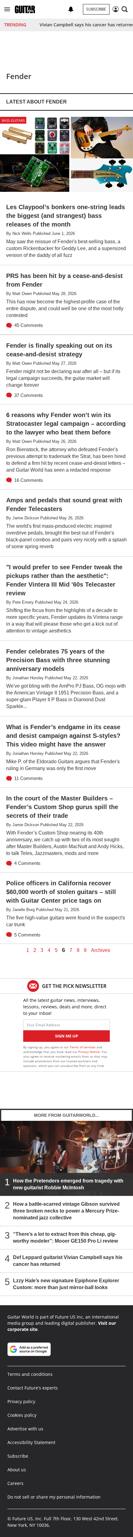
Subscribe (96, 9)
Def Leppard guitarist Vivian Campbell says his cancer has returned (67, 1261)
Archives (100, 950)
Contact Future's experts (32, 1388)
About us (16, 1470)
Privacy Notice (89, 1052)
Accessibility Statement (31, 1442)
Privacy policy (21, 1401)
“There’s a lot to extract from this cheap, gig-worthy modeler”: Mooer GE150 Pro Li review (65, 1237)
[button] (7, 9)
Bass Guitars (13, 120)
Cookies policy (21, 1415)
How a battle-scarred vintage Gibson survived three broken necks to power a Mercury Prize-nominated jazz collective (66, 1210)
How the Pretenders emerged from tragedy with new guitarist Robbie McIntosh (68, 1184)
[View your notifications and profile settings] (71, 9)
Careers (15, 1483)
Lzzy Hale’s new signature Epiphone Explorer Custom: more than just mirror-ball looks (66, 1284)
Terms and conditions (30, 1374)
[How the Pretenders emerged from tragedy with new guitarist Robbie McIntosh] (66, 1158)
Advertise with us (25, 1429)
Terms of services (83, 1047)
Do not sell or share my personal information (54, 1497)
